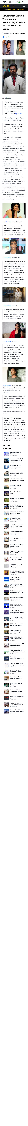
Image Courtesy (6, 98)
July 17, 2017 (18, 114)
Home (5, 9)
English (15, 1)
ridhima (6, 33)
